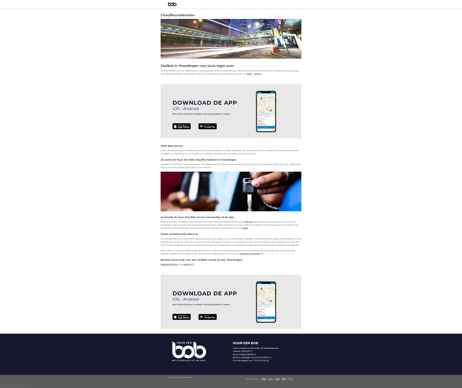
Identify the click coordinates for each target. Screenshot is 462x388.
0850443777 (188, 264)
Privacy (249, 379)
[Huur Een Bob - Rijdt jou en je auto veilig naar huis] (173, 4)
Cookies (256, 379)
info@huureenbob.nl (247, 354)
